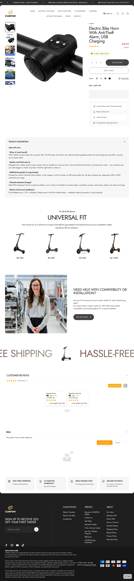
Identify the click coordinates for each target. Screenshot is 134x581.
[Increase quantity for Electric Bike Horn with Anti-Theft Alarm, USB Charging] (101, 62)
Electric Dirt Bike (69, 516)
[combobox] (121, 442)
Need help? (125, 78)
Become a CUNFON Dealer (92, 513)
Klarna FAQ (111, 519)
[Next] (77, 58)
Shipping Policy (112, 529)
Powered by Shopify (89, 565)
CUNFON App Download (90, 541)
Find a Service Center (92, 528)
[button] (109, 13)
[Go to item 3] (10, 51)
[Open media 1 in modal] (50, 55)
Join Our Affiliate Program (91, 532)
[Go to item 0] (10, 27)
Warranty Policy (112, 539)
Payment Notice (112, 526)
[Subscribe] (36, 529)
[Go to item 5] (10, 74)
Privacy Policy (112, 536)
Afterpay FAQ (112, 516)
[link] (20, 243)
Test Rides (88, 521)
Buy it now (108, 70)
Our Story (110, 512)
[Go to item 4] (10, 62)
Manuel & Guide (91, 524)
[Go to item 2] (10, 39)
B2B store (88, 537)
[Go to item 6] (10, 86)
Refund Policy (111, 533)
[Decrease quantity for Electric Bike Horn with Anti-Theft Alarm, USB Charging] (91, 62)
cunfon (91, 23)
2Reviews (21, 380)
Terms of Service (112, 522)
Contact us (88, 518)
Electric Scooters (69, 512)
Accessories (67, 519)
